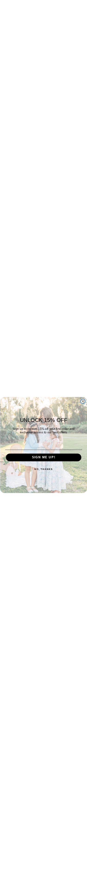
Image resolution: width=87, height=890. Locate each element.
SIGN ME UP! (43, 457)
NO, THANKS (43, 469)
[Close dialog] (83, 401)
